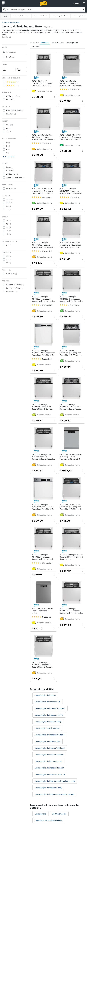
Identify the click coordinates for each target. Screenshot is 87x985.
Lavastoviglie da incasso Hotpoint (49, 768)
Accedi (76, 3)
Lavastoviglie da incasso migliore (49, 715)
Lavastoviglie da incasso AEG (47, 741)
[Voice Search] (83, 9)
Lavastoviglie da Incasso (21, 16)
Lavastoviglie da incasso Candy (48, 787)
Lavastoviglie (40, 814)
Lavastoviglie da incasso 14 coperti (50, 708)
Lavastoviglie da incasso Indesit (48, 761)
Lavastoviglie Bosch (40, 16)
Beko (5, 16)
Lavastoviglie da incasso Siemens (49, 754)
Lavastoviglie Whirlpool (60, 16)
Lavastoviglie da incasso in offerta (49, 735)
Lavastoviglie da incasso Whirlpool (50, 748)
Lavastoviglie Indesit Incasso (47, 728)
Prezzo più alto (72, 43)
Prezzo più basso (57, 43)
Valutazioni (35, 46)
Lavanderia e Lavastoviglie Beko (49, 820)
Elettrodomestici (59, 814)
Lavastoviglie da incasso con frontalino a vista (55, 781)
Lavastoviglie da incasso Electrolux (50, 774)
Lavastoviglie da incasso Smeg (48, 721)
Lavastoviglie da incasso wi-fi (47, 702)
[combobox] (43, 9)
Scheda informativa (44, 91)
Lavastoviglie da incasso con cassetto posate (54, 794)
